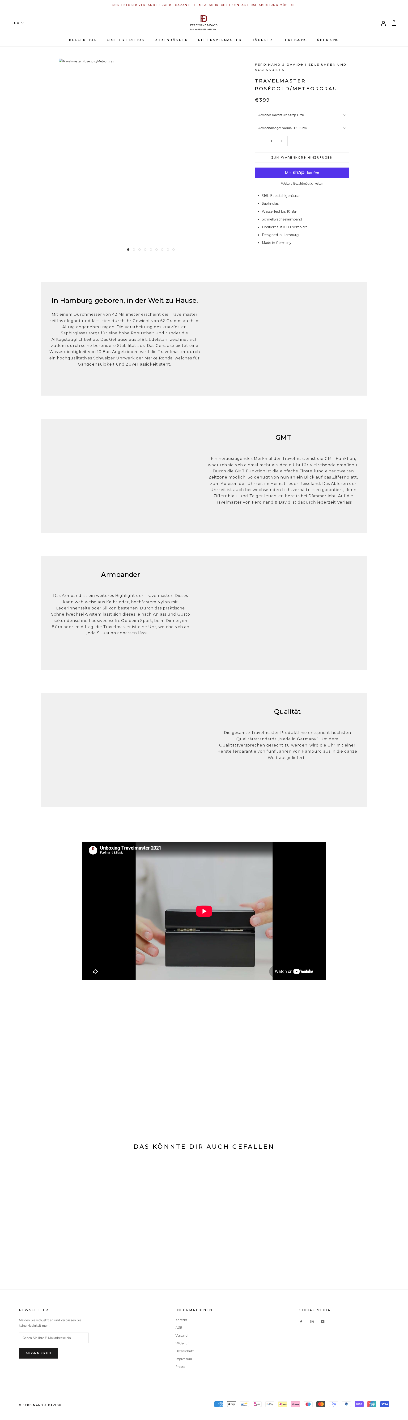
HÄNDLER (261, 40)
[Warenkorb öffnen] (394, 23)
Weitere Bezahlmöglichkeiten (302, 183)
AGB (178, 1327)
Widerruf (182, 1343)
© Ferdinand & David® (40, 1405)
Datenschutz (184, 1351)
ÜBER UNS (328, 40)
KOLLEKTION (83, 40)
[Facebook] (301, 1321)
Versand (181, 1335)
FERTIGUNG (294, 40)
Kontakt (181, 1320)
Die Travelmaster (220, 40)
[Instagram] (312, 1321)
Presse (180, 1366)
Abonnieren (38, 1353)
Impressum (183, 1359)
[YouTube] (322, 1321)
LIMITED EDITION (126, 40)
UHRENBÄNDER (171, 40)
